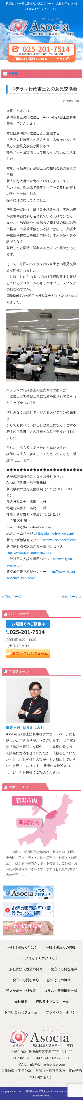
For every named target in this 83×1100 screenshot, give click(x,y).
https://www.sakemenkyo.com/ (28, 552)
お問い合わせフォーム (21, 1012)
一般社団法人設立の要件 (24, 969)
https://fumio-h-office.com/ (55, 533)
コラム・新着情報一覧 (60, 991)
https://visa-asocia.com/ (60, 540)
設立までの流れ (59, 980)
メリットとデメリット (41, 958)
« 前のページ (11, 596)
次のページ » (71, 596)
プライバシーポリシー (62, 1012)
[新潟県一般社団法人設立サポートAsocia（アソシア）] (41, 34)
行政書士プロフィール (52, 1001)
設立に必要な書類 (26, 980)
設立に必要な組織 (64, 969)
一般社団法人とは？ (22, 947)
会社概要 (21, 1001)
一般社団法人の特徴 (60, 947)
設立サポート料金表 (21, 991)
